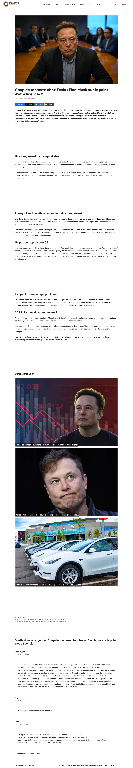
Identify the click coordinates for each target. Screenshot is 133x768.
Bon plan (90, 4)
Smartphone (70, 4)
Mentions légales (78, 765)
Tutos (114, 4)
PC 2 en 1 (81, 4)
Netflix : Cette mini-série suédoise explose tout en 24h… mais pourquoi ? (42, 622)
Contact (69, 765)
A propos (62, 765)
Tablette (46, 4)
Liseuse (57, 4)
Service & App (101, 4)
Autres (124, 4)
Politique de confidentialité (93, 765)
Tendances (21, 617)
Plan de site (113, 765)
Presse (106, 765)
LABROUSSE (20, 652)
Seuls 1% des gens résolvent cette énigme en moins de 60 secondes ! (41, 619)
